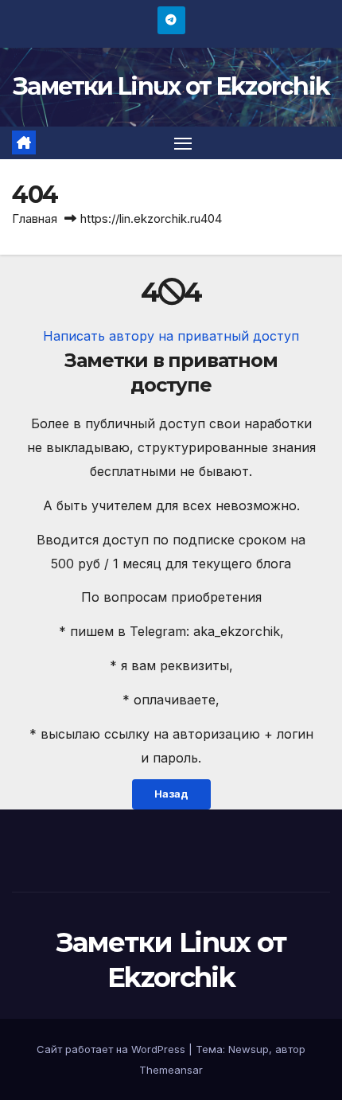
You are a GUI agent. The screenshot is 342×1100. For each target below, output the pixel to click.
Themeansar (171, 1069)
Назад (171, 794)
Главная (34, 218)
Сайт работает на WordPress (112, 1049)
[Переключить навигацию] (182, 143)
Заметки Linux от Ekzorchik (171, 86)
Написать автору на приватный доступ (171, 336)
